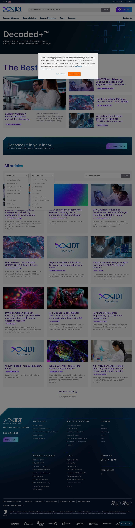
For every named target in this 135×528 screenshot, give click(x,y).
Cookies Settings (61, 74)
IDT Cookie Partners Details (47, 69)
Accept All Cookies (74, 74)
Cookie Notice (78, 66)
